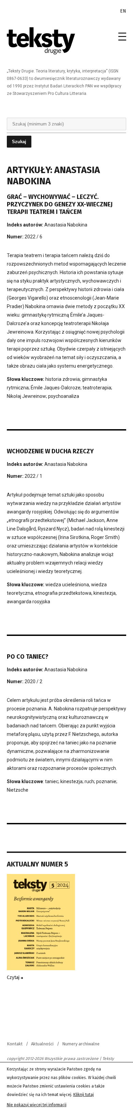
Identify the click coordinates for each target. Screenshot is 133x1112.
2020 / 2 (33, 681)
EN (123, 11)
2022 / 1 (33, 476)
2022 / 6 (33, 236)
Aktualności (42, 1043)
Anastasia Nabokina (65, 225)
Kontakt (15, 1043)
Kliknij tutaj (83, 1094)
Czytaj (14, 977)
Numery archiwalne (81, 1043)
